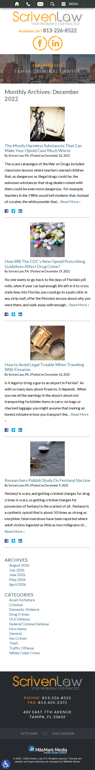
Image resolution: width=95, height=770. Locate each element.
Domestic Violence (24, 609)
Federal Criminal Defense (29, 624)
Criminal (16, 604)
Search (52, 4)
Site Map (29, 733)
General (15, 633)
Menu (73, 4)
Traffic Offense (21, 648)
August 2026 (19, 565)
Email (40, 4)
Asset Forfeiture (22, 600)
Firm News (18, 629)
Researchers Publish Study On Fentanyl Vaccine (47, 480)
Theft (13, 643)
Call (28, 4)
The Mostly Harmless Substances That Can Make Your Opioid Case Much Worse (43, 148)
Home (17, 4)
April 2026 (17, 584)
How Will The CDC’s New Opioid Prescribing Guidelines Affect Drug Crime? (45, 264)
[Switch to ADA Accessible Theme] (5, 764)
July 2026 (16, 570)
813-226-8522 (60, 30)
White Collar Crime (24, 653)
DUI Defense (19, 619)
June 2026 (17, 574)
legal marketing (36, 761)
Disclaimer (63, 733)
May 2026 (17, 579)
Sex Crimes (18, 638)
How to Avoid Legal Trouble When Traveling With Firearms (44, 367)
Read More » (70, 201)
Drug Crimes (19, 614)
